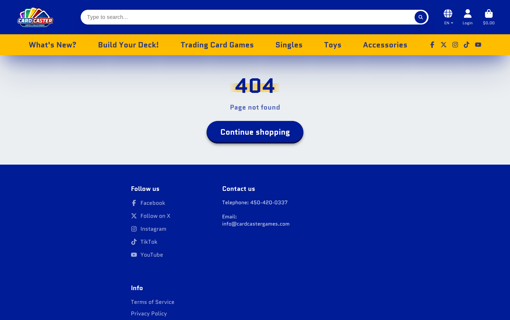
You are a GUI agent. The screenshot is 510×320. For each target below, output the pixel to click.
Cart (489, 17)
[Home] (35, 17)
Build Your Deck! (128, 44)
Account (468, 17)
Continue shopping (255, 132)
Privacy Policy (149, 313)
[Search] (421, 17)
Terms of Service (153, 302)
